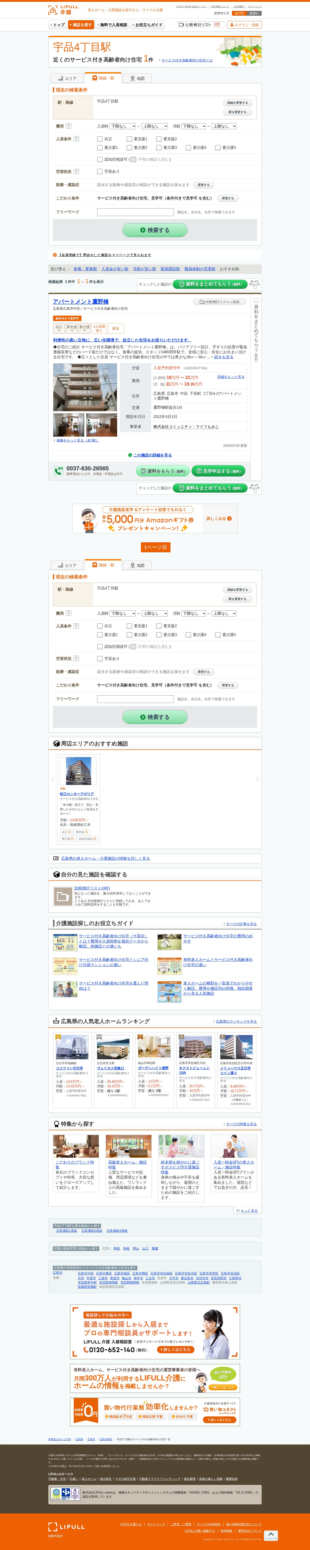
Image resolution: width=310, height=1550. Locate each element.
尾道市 (115, 1278)
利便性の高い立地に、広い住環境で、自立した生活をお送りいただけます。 (122, 340)
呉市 (81, 1278)
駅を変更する (237, 112)
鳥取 (117, 1248)
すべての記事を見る (241, 924)
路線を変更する (237, 102)
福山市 (126, 1278)
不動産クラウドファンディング (159, 1479)
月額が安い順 (144, 269)
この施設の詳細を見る (152, 455)
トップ (59, 25)
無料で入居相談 (113, 25)
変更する (204, 185)
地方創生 (106, 1479)
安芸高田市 (219, 1278)
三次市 (150, 1278)
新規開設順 (170, 269)
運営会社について (250, 1531)
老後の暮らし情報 (211, 1479)
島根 (126, 1248)
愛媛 (155, 1248)
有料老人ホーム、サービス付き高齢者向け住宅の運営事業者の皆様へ (154, 1379)
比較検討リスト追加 (222, 302)
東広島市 (187, 1278)
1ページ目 (155, 547)
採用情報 (226, 1531)
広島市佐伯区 (230, 1273)
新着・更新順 (85, 269)
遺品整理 (190, 1479)
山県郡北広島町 (199, 1282)
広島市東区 (104, 1273)
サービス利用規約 (209, 1524)
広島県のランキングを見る (236, 1021)
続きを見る (224, 357)
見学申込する (223, 471)
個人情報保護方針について (244, 1524)
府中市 (138, 1278)
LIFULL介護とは (131, 1524)
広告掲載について (220, 6)
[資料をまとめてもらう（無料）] (256, 387)
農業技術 (232, 1479)
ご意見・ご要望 (181, 1524)
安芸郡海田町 (108, 1282)
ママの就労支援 (125, 1479)
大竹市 (174, 1278)
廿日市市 (202, 1278)
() (150, 159)
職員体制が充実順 (200, 269)
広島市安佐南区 (161, 1273)
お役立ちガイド (148, 25)
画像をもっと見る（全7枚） (78, 440)
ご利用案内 (238, 6)
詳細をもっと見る (231, 377)
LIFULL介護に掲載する (200, 1531)
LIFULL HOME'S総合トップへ (191, 6)
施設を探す (82, 25)
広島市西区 (140, 1273)
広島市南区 (122, 1273)
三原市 (103, 1278)
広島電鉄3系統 (117, 1231)
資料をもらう (167, 471)
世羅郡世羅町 (87, 1287)
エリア (70, 78)
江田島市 (235, 1278)
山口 (145, 1248)
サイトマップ (255, 6)
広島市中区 (86, 1273)
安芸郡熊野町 (130, 1282)
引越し (73, 1479)
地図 (140, 78)
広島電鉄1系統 (66, 1231)
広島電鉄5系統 (91, 1231)
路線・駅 (106, 78)
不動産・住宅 (57, 1479)
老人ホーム (89, 1479)
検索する (159, 230)
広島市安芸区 (209, 1273)
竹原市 (91, 1278)
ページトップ (271, 1538)
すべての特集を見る (241, 1124)
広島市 (57, 1273)
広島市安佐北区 (186, 1273)
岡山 (136, 1248)
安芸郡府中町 (87, 1282)
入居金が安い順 (114, 269)
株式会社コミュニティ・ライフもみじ (186, 427)
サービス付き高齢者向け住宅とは (187, 60)
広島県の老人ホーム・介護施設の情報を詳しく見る (105, 858)
